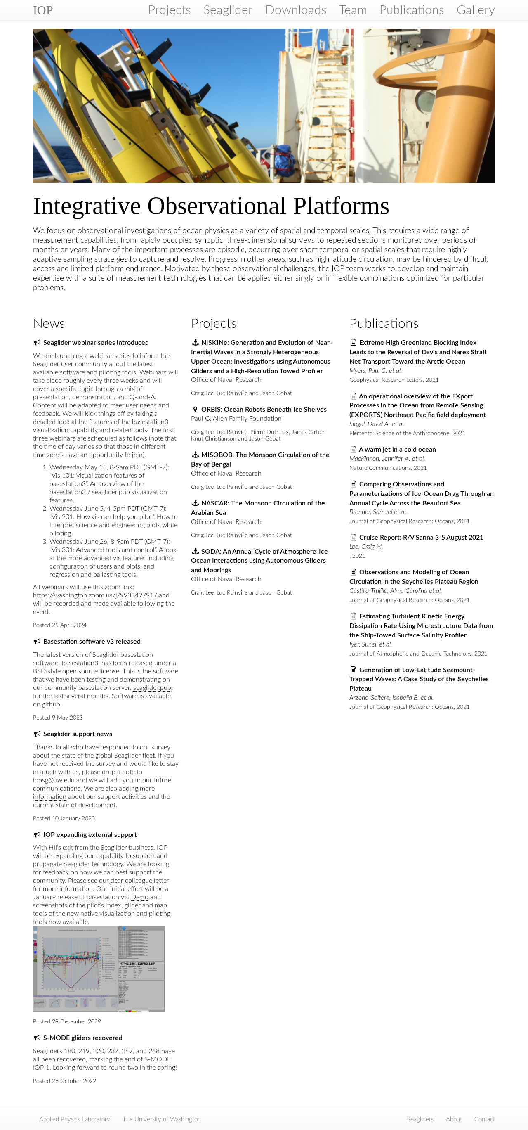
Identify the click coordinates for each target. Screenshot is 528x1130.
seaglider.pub (152, 688)
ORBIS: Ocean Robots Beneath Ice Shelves (264, 409)
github (51, 704)
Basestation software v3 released (92, 641)
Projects (169, 10)
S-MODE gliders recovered (83, 1038)
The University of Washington (162, 1119)
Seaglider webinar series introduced (96, 342)
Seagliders (420, 1119)
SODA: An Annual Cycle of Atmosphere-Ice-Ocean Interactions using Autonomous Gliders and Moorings (260, 561)
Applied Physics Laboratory (74, 1119)
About (454, 1119)
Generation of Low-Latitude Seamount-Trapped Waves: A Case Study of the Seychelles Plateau (419, 679)
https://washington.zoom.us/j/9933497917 (95, 595)
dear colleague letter (140, 880)
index (113, 905)
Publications (412, 10)
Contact (484, 1119)
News (49, 323)
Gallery (476, 10)
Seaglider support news (77, 734)
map (161, 905)
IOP (43, 10)
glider (133, 905)
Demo (139, 897)
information (49, 797)
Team (353, 10)
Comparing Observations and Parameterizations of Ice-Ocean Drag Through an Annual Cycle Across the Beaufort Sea (421, 494)
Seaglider (228, 10)
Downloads (296, 10)
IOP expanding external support (90, 835)
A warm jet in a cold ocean (397, 449)
